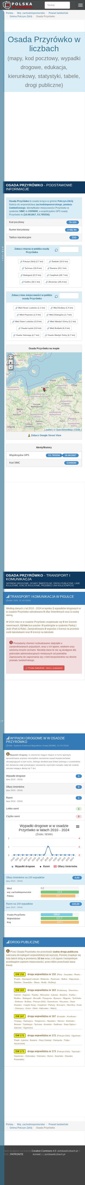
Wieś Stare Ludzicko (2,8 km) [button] (28, 321)
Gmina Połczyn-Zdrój (20, 16)
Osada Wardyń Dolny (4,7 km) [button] (61, 335)
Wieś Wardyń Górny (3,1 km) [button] (62, 321)
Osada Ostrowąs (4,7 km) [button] (27, 335)
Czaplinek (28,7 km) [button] (58, 275)
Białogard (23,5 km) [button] (32, 275)
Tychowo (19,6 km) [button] (33, 268)
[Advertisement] (42, 138)
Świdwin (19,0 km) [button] (59, 261)
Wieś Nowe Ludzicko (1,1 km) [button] (31, 308)
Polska (9, 13)
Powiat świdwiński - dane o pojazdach (45, 668)
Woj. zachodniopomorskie (30, 13)
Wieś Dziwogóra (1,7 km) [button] (60, 315)
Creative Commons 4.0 (44, 1151)
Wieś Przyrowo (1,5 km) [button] (30, 315)
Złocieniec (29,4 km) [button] (57, 282)
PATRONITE (16, 1154)
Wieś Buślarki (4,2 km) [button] (59, 328)
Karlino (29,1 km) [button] (32, 282)
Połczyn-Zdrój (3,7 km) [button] (32, 261)
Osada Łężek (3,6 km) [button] (31, 328)
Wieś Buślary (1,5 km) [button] (63, 308)
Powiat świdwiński (58, 13)
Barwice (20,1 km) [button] (58, 268)
